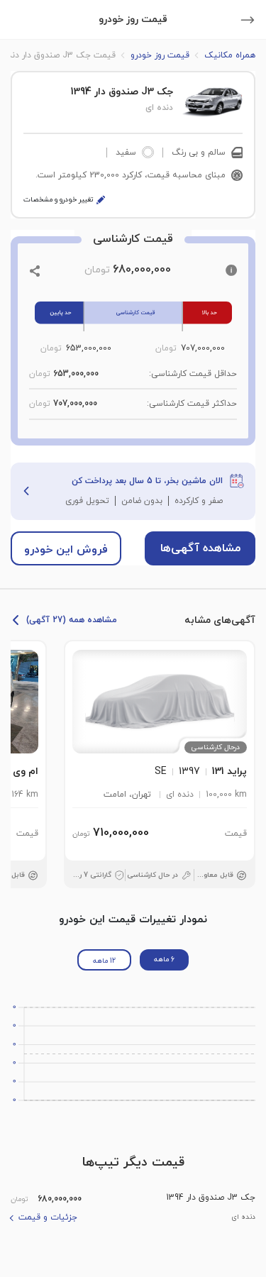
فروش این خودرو (66, 550)
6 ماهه (164, 959)
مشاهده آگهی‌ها (200, 548)
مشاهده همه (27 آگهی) (71, 620)
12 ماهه (104, 961)
